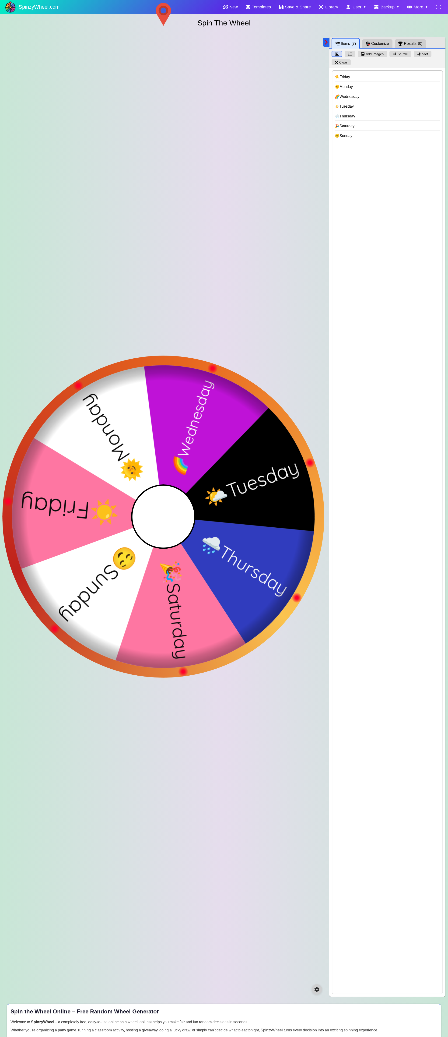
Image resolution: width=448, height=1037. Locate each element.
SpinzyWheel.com (39, 7)
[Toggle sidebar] (326, 42)
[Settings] (317, 989)
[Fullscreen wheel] (438, 7)
